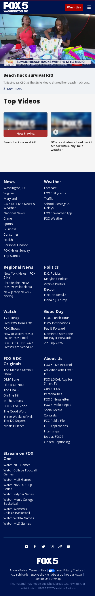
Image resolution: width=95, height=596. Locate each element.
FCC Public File (54, 420)
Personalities (53, 394)
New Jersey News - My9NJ (17, 294)
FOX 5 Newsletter (56, 399)
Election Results (55, 295)
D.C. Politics (52, 273)
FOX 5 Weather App (58, 213)
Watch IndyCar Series (19, 494)
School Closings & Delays (57, 206)
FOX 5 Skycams (55, 193)
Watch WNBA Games (19, 518)
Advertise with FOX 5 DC (59, 372)
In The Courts (13, 401)
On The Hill (11, 395)
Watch (10, 311)
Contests (50, 415)
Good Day (53, 311)
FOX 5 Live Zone (15, 406)
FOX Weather (53, 218)
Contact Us (52, 389)
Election (49, 289)
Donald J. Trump (55, 300)
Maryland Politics (56, 279)
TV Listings (11, 318)
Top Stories (12, 256)
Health (8, 240)
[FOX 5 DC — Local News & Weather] (16, 7)
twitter (43, 546)
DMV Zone (11, 379)
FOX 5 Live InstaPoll (58, 365)
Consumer (11, 234)
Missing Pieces (14, 426)
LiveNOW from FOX (18, 323)
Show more (13, 88)
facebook (34, 546)
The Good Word (15, 411)
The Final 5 (11, 390)
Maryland (10, 198)
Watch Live (74, 7)
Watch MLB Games (17, 479)
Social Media (53, 410)
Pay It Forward (54, 328)
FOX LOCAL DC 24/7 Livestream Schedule (18, 345)
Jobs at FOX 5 (53, 436)
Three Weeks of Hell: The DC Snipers (18, 418)
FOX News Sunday (17, 250)
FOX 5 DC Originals (13, 361)
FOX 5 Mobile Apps (57, 405)
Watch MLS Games (17, 523)
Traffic (48, 198)
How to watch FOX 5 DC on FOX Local (18, 336)
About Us (53, 358)
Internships (52, 431)
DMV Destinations (57, 323)
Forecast (50, 188)
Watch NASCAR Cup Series (18, 487)
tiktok (60, 546)
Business (10, 229)
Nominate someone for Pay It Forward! (58, 336)
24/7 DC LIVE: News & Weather (19, 206)
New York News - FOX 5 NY (19, 275)
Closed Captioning (57, 442)
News (9, 181)
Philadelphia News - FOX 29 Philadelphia (18, 285)
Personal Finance (16, 245)
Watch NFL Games (17, 465)
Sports (8, 224)
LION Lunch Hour (56, 318)
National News (14, 213)
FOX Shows (12, 328)
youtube (26, 546)
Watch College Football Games (20, 472)
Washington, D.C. (16, 188)
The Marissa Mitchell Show (18, 372)
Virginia (9, 193)
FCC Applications (56, 426)
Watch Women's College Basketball (17, 511)
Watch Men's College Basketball (19, 501)
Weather (52, 181)
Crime (8, 218)
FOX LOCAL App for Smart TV (58, 381)
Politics (51, 267)
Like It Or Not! (14, 385)
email (68, 546)
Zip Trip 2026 (53, 343)
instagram (51, 546)
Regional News (18, 267)
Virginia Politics (54, 284)
